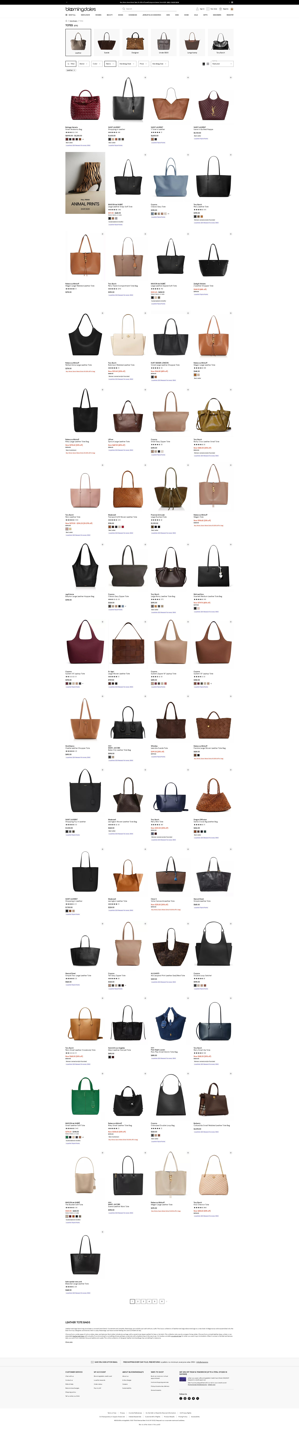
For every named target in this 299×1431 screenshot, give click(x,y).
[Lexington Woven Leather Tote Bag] (128, 792)
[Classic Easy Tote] (171, 177)
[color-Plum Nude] (70, 1216)
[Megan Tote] (214, 487)
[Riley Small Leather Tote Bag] (128, 1096)
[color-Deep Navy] (156, 527)
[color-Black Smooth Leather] (156, 139)
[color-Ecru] (165, 214)
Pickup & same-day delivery (160, 1386)
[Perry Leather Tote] (214, 177)
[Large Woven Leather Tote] (128, 644)
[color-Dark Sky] (152, 833)
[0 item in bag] (232, 9)
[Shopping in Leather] (128, 100)
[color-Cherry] (67, 683)
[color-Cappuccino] (162, 214)
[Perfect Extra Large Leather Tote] (85, 335)
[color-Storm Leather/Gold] (119, 139)
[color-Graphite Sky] (77, 1137)
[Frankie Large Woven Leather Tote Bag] (214, 718)
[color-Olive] (156, 214)
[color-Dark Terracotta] (165, 683)
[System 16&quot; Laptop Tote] (85, 644)
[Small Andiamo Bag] (85, 100)
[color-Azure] (152, 214)
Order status (98, 1384)
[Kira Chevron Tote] (214, 1175)
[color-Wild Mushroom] (198, 216)
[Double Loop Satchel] (214, 946)
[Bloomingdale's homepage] (66, 21)
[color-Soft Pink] (198, 608)
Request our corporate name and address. (170, 1420)
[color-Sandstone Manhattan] (80, 1137)
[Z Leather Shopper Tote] (214, 256)
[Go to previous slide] (66, 2)
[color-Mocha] (123, 985)
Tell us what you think (72, 1396)
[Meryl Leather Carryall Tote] (128, 1020)
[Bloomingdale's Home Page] (80, 9)
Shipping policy (70, 1392)
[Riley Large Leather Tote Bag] (85, 412)
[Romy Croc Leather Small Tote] (214, 412)
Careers (125, 1384)
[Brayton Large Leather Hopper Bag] (85, 567)
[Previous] (68, 100)
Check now (211, 1384)
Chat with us (69, 1376)
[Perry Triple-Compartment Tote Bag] (128, 256)
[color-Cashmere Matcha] (80, 1216)
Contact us (69, 1380)
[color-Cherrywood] (113, 1057)
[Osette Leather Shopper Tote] (85, 718)
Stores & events (156, 1390)
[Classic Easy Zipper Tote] (128, 567)
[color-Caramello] (195, 375)
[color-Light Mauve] (67, 529)
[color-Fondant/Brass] (77, 139)
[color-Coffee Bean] (113, 527)
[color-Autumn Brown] (202, 216)
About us (125, 1376)
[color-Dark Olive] (110, 606)
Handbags (73, 21)
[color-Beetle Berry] (156, 833)
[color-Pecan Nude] (73, 1216)
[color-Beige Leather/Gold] (113, 139)
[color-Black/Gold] (70, 139)
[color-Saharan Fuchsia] (73, 1137)
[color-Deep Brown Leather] (152, 606)
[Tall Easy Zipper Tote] (128, 946)
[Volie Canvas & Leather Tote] (171, 871)
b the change (126, 1380)
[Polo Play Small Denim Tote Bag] (171, 1020)
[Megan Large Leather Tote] (214, 335)
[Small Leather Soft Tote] (85, 1096)
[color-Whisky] (80, 139)
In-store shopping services (160, 1382)
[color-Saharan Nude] (156, 297)
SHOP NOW (214, 2)
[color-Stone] (159, 214)
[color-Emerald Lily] (67, 1137)
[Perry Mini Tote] (171, 792)
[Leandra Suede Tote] (171, 718)
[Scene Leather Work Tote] (128, 1175)
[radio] (66, 139)
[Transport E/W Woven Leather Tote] (128, 487)
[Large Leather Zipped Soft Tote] (171, 256)
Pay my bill (97, 1388)
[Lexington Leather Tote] (128, 871)
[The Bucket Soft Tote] (85, 1175)
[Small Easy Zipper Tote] (171, 412)
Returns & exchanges (72, 1388)
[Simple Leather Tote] (214, 871)
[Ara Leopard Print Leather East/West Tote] (171, 946)
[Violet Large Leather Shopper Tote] (171, 335)
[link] (85, 136)
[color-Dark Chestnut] (195, 683)
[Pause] (232, 2)
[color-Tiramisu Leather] (156, 606)
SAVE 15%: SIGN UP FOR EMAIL (106, 1362)
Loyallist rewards (99, 1380)
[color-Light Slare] (113, 757)
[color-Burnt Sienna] (110, 527)
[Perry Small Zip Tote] (214, 1020)
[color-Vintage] (119, 527)
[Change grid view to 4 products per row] (204, 64)
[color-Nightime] (116, 527)
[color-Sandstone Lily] (113, 218)
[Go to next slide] (229, 2)
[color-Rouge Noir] (110, 218)
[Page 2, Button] (166, 1301)
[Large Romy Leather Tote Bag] (171, 567)
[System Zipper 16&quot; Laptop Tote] (171, 644)
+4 (83, 1137)
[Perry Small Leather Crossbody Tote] (85, 1020)
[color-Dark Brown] (198, 831)
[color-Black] (195, 216)
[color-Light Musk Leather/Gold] (123, 139)
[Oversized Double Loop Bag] (171, 1096)
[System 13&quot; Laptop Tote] (214, 644)
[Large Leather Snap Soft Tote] (128, 177)
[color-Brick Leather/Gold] (116, 139)
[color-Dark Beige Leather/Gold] (73, 911)
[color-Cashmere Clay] (159, 297)
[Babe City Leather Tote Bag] (128, 718)
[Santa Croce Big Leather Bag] (214, 792)
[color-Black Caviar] (152, 297)
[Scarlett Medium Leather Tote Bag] (214, 567)
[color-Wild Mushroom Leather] (162, 606)
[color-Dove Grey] (116, 218)
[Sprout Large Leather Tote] (128, 412)
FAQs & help (69, 1384)
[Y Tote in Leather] (171, 100)
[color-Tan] (195, 831)
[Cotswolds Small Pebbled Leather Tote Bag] (214, 1096)
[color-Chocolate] (113, 683)
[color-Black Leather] (159, 606)
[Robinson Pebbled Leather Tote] (128, 335)
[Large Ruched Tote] (171, 487)
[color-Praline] (70, 529)
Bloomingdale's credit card (103, 1376)
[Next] (102, 100)
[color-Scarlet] (123, 527)
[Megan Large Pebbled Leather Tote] (85, 256)
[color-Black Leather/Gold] (110, 139)
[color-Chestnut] (110, 683)
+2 (211, 683)
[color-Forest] (205, 831)
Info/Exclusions (202, 1362)
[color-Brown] (156, 377)
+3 (168, 214)
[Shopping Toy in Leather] (85, 792)
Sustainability (126, 1388)
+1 (125, 606)
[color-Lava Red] (67, 139)
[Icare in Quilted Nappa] (214, 100)
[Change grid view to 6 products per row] (208, 64)
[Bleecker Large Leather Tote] (85, 1254)
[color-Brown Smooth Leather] (152, 139)
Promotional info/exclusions (197, 1384)
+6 (83, 139)
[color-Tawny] (195, 755)
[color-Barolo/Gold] (73, 139)
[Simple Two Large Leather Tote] (85, 946)
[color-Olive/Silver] (152, 527)
